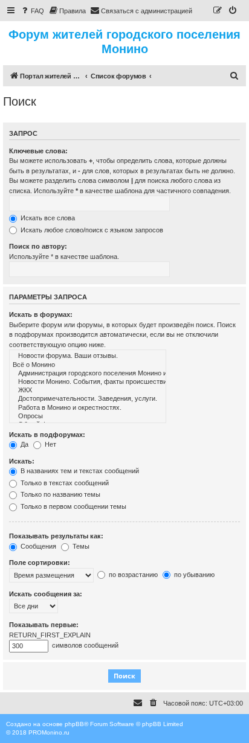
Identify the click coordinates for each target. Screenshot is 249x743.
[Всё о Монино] (87, 365)
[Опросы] (87, 416)
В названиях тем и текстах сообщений (79, 470)
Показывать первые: (44, 624)
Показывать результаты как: (56, 536)
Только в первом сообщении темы (72, 506)
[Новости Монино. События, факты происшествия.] (87, 382)
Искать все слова (47, 218)
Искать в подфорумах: (47, 434)
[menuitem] (32, 11)
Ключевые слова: (38, 151)
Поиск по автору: (38, 246)
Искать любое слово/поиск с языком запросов (91, 230)
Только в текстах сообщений (64, 482)
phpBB (74, 724)
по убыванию (193, 574)
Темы (80, 546)
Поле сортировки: (39, 562)
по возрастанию (132, 574)
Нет (49, 444)
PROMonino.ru (49, 732)
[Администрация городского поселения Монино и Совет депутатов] (87, 373)
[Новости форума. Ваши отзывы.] (87, 356)
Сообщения (37, 546)
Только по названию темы (59, 494)
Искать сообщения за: (45, 594)
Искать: (21, 461)
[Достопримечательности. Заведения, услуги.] (87, 399)
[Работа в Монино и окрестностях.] (87, 408)
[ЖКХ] (87, 390)
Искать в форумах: (41, 314)
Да (23, 444)
